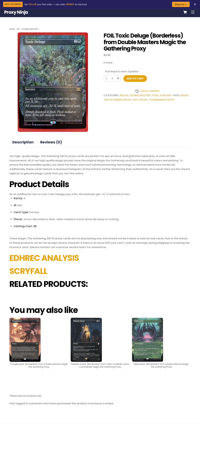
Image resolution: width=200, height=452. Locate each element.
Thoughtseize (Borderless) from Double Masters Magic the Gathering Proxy (39, 365)
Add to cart (135, 78)
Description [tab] (23, 142)
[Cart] (185, 12)
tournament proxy (162, 100)
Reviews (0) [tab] (51, 142)
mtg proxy (140, 100)
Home (12, 29)
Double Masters (30, 29)
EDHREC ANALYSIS (44, 258)
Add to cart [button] (38, 378)
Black (124, 95)
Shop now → (181, 4)
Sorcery (166, 95)
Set (18, 29)
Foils (155, 95)
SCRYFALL (28, 271)
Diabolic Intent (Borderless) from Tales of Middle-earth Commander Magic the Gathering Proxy (100, 365)
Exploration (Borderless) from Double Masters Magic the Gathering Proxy (161, 365)
